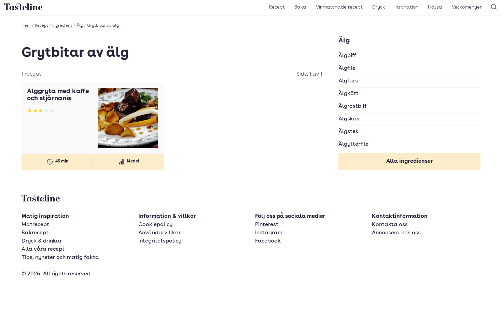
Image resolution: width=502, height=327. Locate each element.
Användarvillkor (159, 233)
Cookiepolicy (155, 224)
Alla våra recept (43, 249)
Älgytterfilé (353, 144)
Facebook (268, 241)
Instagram (268, 233)
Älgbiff (347, 55)
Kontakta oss (390, 224)
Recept (277, 7)
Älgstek (348, 131)
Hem (26, 26)
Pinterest (266, 224)
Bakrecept (35, 233)
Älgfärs (348, 81)
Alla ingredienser (409, 161)
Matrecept (35, 224)
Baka (300, 7)
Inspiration (406, 7)
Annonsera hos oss (396, 233)
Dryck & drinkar (42, 241)
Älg (79, 26)
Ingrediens (62, 26)
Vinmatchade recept (339, 7)
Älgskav (349, 119)
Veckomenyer (467, 7)
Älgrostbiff (352, 106)
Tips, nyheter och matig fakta (60, 257)
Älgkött (348, 93)
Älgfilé (346, 68)
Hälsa (435, 7)
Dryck (378, 7)
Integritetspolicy (159, 241)
